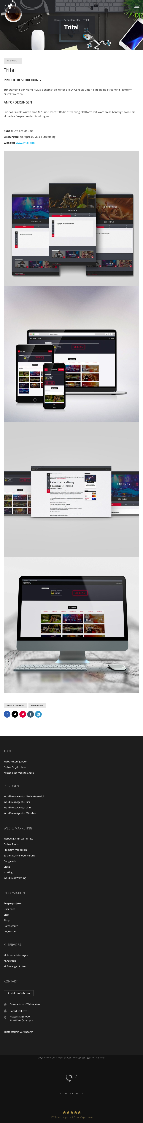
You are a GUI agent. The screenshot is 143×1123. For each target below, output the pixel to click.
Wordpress (37, 705)
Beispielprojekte (72, 20)
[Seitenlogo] (10, 6)
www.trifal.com (25, 142)
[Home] (71, 1075)
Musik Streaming (15, 705)
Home (57, 20)
